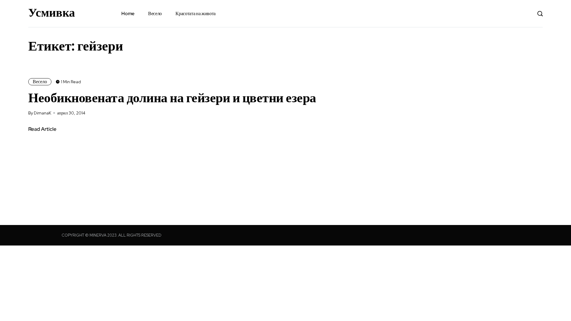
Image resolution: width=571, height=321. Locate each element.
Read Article (42, 129)
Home (127, 13)
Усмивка (51, 12)
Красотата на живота (195, 13)
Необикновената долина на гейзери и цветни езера (172, 97)
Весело (155, 13)
